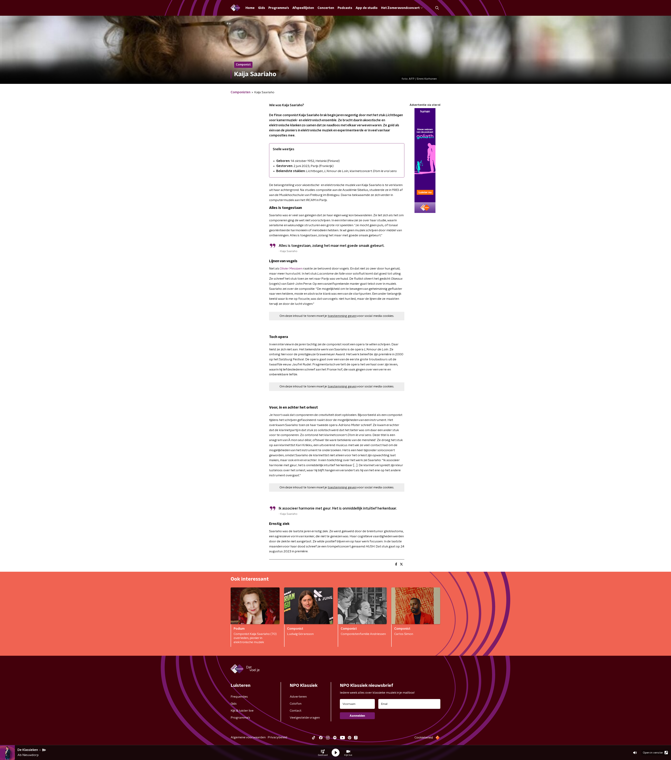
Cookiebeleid (423, 737)
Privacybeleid (277, 737)
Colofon (295, 703)
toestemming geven (342, 316)
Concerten (326, 8)
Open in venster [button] (653, 752)
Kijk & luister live (242, 710)
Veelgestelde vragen (305, 717)
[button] (322, 752)
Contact (295, 710)
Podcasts (345, 8)
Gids (261, 8)
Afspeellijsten (303, 8)
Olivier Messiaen (291, 268)
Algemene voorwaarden (248, 737)
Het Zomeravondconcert (400, 8)
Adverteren (298, 696)
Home (250, 8)
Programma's (278, 8)
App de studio (367, 8)
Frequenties (239, 696)
